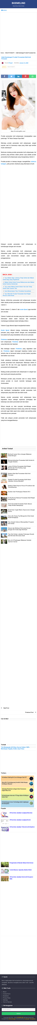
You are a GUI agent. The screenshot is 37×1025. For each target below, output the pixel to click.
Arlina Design (12, 1019)
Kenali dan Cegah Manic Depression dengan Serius (21, 510)
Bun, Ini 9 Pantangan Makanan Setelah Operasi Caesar (19, 540)
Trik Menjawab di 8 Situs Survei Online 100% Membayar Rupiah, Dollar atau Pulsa (15, 748)
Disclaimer (6, 996)
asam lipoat (24, 309)
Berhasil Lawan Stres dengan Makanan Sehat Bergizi (19, 454)
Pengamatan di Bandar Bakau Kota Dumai (21, 863)
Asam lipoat (5, 330)
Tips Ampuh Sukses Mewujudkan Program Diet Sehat (21, 522)
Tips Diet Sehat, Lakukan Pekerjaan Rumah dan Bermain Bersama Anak (21, 534)
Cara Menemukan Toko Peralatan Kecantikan (17, 291)
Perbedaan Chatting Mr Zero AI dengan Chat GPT (14, 777)
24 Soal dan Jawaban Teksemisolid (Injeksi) (22, 827)
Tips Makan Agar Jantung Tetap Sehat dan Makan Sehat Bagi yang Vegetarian (18, 278)
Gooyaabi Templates (29, 1019)
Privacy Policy (6, 998)
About (4, 991)
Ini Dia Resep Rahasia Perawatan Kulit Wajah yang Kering (21, 498)
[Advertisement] (18, 31)
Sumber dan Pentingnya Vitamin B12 (19, 491)
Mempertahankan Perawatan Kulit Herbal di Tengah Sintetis (21, 461)
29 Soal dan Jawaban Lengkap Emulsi (20, 820)
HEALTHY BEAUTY (9, 52)
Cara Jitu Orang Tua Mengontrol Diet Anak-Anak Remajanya (21, 516)
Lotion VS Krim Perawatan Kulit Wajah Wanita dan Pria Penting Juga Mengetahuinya (19, 468)
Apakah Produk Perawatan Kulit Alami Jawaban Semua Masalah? (19, 480)
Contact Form (6, 994)
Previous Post (29, 712)
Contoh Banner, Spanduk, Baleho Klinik (21, 870)
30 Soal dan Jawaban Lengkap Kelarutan (21, 812)
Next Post (6, 708)
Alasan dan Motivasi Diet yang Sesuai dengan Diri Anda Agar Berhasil (19, 528)
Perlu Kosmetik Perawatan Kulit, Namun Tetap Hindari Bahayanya (20, 504)
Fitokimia (4, 339)
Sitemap (5, 1000)
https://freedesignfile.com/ (18, 131)
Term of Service (7, 1002)
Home (2, 52)
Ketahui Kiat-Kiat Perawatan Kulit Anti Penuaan (19, 474)
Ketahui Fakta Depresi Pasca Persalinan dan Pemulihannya (21, 486)
